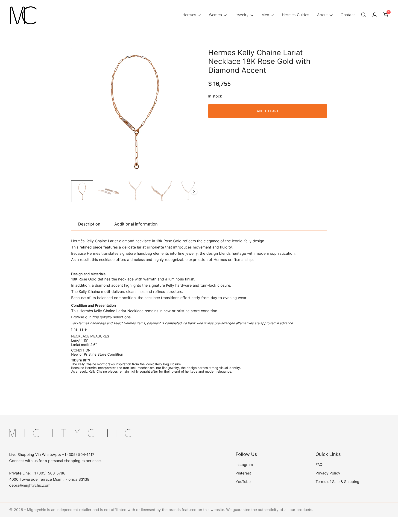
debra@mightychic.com (29, 485)
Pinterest (243, 473)
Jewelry (242, 14)
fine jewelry (102, 317)
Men (265, 14)
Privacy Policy (328, 473)
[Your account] (375, 15)
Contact (348, 14)
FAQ (319, 464)
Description (89, 224)
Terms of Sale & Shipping (337, 481)
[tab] (89, 224)
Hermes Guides (295, 14)
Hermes (189, 14)
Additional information (136, 224)
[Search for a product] (363, 15)
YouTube (243, 481)
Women (215, 14)
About (322, 14)
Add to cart (267, 111)
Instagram (244, 464)
